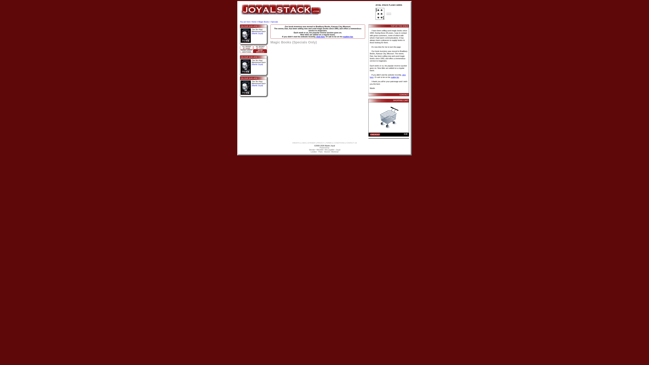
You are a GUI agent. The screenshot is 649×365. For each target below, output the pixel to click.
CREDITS (296, 143)
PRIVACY (320, 143)
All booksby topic (260, 47)
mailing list (348, 37)
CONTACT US (351, 143)
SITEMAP (311, 143)
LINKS (303, 143)
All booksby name (246, 47)
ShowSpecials (260, 51)
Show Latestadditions (246, 51)
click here (320, 37)
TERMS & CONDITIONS (335, 143)
